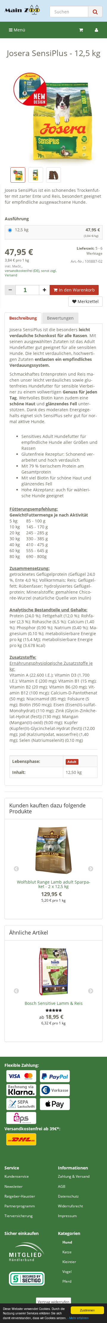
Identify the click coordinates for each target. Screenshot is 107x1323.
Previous (16, 869)
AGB (61, 1186)
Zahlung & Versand (73, 1176)
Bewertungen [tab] (60, 318)
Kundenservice (16, 1176)
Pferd (66, 1281)
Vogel (67, 1271)
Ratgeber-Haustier (19, 1196)
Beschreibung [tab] (23, 318)
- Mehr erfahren (78, 1318)
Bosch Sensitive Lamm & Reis (54, 1003)
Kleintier (69, 1261)
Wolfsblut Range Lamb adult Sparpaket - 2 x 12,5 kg (53, 884)
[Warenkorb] (81, 30)
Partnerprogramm (19, 1206)
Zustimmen (87, 1310)
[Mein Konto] (96, 30)
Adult (71, 762)
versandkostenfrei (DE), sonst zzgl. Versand (31, 273)
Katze (67, 1252)
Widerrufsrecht (70, 1206)
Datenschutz (68, 1196)
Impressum (67, 1215)
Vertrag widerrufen (53, 1301)
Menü (18, 30)
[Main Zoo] (22, 9)
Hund (67, 1242)
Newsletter (13, 1186)
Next (91, 869)
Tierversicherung (18, 1215)
